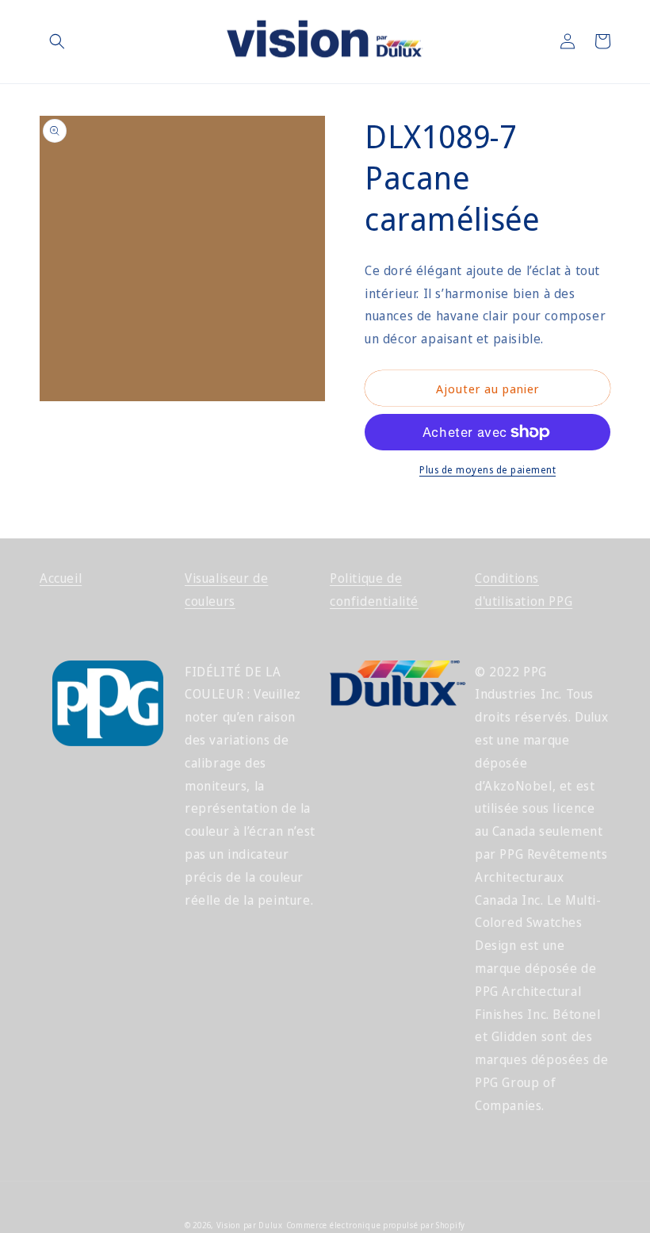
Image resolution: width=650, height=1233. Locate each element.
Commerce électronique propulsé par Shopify (375, 1225)
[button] (57, 41)
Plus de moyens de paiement (487, 470)
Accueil (61, 578)
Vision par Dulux (249, 1225)
